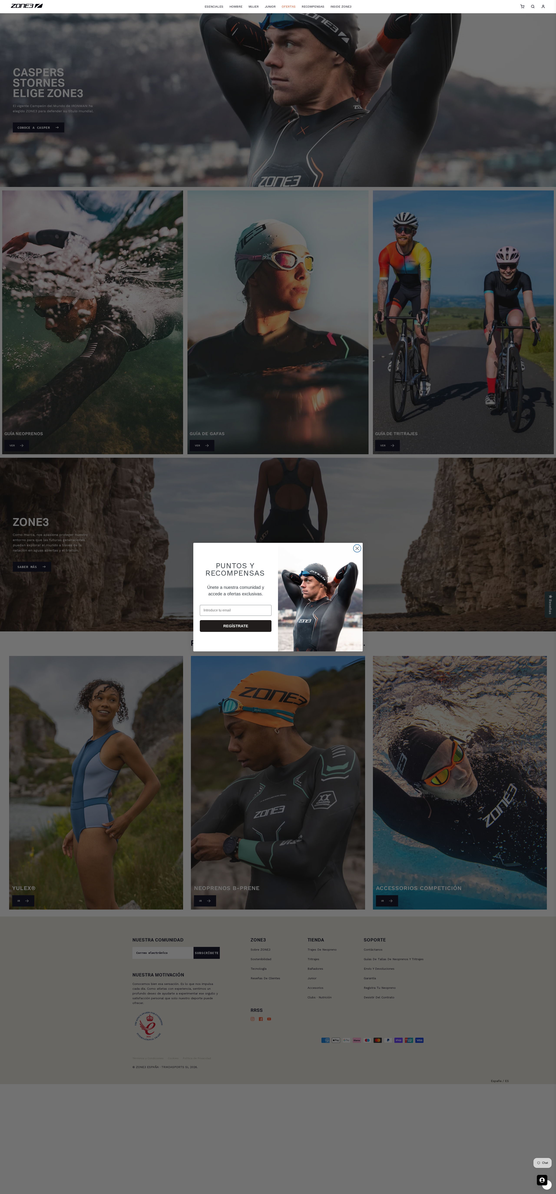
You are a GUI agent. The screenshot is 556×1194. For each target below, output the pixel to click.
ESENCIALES (214, 6)
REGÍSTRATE (235, 626)
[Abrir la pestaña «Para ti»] (542, 1180)
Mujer (253, 6)
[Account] (543, 6)
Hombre (235, 6)
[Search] (533, 6)
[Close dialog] (357, 548)
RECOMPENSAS (313, 6)
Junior (270, 6)
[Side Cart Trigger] (522, 6)
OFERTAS (289, 6)
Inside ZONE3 (340, 6)
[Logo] (27, 7)
